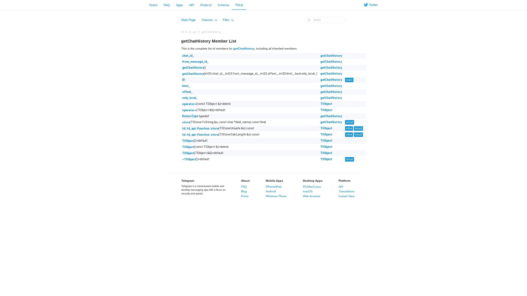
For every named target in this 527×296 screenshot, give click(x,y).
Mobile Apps (274, 180)
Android (271, 191)
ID (183, 79)
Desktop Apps (313, 180)
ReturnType (190, 116)
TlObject (326, 103)
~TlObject (189, 159)
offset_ (187, 92)
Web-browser (311, 196)
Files (228, 20)
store (186, 122)
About (245, 180)
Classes (209, 20)
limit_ (186, 86)
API (191, 5)
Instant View (346, 196)
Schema (223, 5)
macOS (307, 191)
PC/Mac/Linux (312, 186)
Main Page (188, 20)
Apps (179, 5)
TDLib (239, 5)
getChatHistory (211, 32)
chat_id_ (188, 55)
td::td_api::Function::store (200, 128)
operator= (189, 104)
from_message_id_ (195, 61)
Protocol (205, 5)
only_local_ (190, 97)
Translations (346, 191)
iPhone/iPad (273, 186)
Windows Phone (276, 196)
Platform (344, 180)
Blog (244, 191)
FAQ (167, 5)
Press (244, 196)
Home (153, 5)
